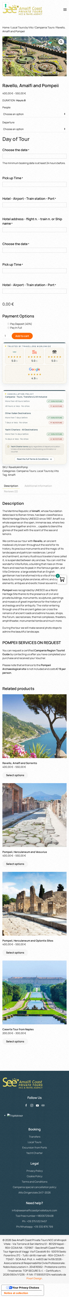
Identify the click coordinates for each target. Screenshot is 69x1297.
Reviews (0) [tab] (11, 491)
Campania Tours (44, 27)
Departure (8, 122)
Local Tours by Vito (22, 27)
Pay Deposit (21, 324)
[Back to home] (22, 9)
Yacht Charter (34, 1153)
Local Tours (34, 1142)
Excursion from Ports (34, 1147)
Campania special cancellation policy (34, 1187)
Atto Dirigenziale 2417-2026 (34, 1192)
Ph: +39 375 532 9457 (34, 1221)
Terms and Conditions (34, 1181)
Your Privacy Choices (26, 1287)
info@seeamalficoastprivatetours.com (34, 1210)
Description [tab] (11, 486)
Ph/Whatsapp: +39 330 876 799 (34, 1226)
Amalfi (12, 475)
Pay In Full (16, 327)
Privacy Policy (34, 1171)
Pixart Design (34, 1278)
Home (5, 27)
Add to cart (22, 336)
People (6, 107)
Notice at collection (16, 1293)
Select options (15, 775)
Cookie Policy (34, 1176)
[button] (65, 9)
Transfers (34, 1136)
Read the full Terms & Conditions (32, 459)
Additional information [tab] (38, 486)
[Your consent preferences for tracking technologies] (6, 6)
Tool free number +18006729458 (34, 1216)
